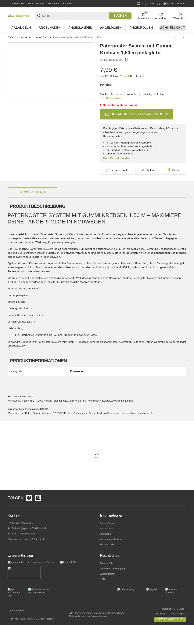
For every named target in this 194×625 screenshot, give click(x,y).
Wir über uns (106, 528)
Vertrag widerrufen (170, 619)
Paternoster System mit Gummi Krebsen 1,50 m (77, 37)
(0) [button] (150, 3)
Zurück (11, 37)
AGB (102, 579)
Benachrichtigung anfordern (139, 114)
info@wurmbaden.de (25, 533)
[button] (183, 498)
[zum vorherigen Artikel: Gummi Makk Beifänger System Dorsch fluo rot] (176, 37)
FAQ (30, 3)
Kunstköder (41, 37)
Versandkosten (107, 544)
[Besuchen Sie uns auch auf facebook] (29, 498)
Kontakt (67, 3)
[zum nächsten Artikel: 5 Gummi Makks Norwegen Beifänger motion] (183, 37)
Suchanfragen (107, 523)
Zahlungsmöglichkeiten (112, 539)
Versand (124, 76)
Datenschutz (106, 563)
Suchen (120, 15)
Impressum (105, 534)
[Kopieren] (126, 60)
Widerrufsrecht (107, 574)
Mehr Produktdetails (116, 158)
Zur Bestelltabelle (111, 98)
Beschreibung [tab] (32, 192)
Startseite (40, 3)
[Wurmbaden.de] (18, 15)
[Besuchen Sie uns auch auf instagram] (38, 498)
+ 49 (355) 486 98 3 (20, 523)
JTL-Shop (179, 609)
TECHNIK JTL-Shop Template (171, 613)
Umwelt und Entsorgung (112, 568)
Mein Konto (54, 3)
